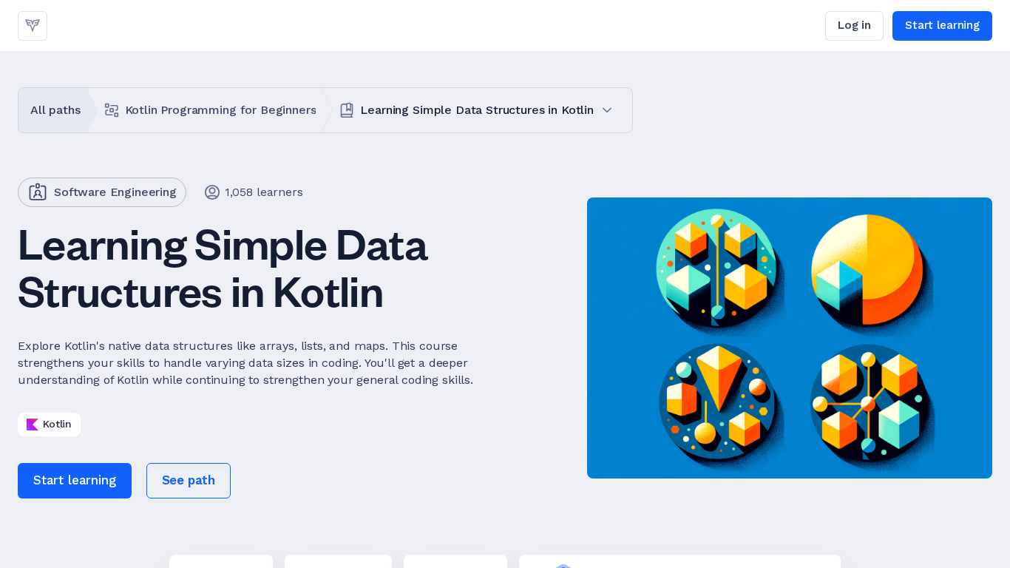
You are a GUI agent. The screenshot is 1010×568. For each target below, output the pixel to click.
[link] (32, 26)
